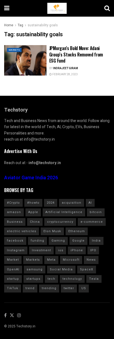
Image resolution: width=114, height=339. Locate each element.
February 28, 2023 (65, 74)
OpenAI (13, 269)
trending (49, 288)
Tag (20, 25)
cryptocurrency (60, 221)
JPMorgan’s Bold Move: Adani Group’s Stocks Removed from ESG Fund (76, 54)
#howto (33, 202)
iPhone (77, 250)
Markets (14, 49)
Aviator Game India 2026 (31, 177)
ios (60, 250)
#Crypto (13, 202)
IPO (93, 250)
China (35, 221)
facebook (15, 240)
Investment (41, 250)
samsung (35, 269)
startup (13, 278)
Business (15, 221)
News (91, 259)
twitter (69, 288)
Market (13, 259)
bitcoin (96, 212)
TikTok (12, 288)
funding (37, 240)
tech (51, 278)
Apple (33, 212)
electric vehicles (21, 231)
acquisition (71, 202)
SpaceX (86, 269)
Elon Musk (52, 231)
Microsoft (71, 259)
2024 (51, 202)
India (96, 240)
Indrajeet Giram (65, 68)
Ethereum (76, 231)
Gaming (58, 240)
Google (78, 240)
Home (8, 25)
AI (90, 202)
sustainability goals (43, 25)
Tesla (94, 278)
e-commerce (92, 221)
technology (72, 278)
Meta (51, 259)
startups (33, 278)
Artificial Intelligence (63, 212)
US (83, 288)
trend (30, 288)
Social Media (61, 269)
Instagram (16, 250)
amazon (14, 212)
